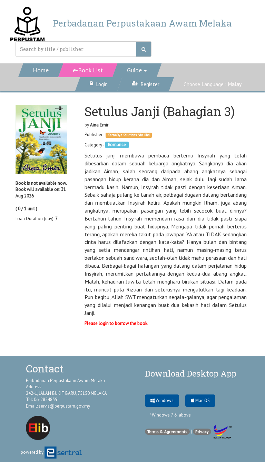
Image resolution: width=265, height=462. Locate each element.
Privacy (202, 431)
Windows (164, 400)
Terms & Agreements (167, 431)
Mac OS (202, 400)
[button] (137, 70)
